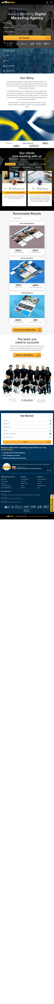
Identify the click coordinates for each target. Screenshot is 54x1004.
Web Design (10, 51)
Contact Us (23, 488)
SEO (7, 56)
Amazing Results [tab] (27, 167)
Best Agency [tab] (44, 164)
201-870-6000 (47, 2)
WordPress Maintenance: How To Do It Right (11, 499)
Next (50, 471)
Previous (48, 471)
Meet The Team (24, 484)
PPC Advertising (4, 482)
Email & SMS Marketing (6, 486)
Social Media (10, 71)
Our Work (39, 482)
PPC (7, 61)
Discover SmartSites (24, 355)
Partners (39, 484)
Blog (38, 488)
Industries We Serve (41, 486)
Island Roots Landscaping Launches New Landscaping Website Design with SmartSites (20, 495)
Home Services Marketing (24, 330)
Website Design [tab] (32, 164)
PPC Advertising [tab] (10, 164)
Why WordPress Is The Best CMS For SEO (10, 503)
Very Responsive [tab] (16, 167)
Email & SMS (10, 66)
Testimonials (23, 482)
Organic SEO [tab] (21, 164)
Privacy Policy (31, 517)
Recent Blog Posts (6, 492)
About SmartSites (24, 480)
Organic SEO (4, 484)
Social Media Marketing (6, 488)
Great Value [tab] (38, 167)
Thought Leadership (41, 480)
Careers (22, 486)
